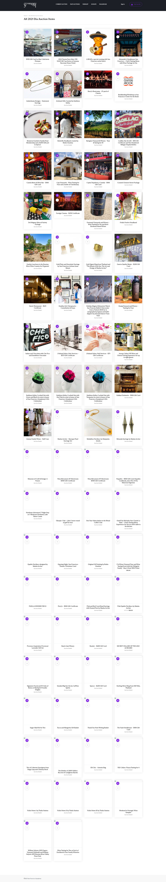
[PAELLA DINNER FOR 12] (37, 589)
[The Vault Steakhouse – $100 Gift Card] (128, 711)
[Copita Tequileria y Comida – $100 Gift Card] (98, 166)
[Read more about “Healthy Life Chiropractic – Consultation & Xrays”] (57, 278)
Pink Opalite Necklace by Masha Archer (128, 607)
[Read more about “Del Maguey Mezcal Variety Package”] (27, 195)
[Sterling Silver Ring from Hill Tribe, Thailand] (128, 669)
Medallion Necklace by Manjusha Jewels (98, 440)
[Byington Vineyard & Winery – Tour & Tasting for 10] (98, 124)
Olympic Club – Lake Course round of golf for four (68, 522)
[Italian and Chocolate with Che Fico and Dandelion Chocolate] (37, 337)
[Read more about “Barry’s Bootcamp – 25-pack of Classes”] (87, 73)
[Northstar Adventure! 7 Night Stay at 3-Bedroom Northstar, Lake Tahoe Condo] (37, 500)
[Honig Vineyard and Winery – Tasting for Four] (128, 289)
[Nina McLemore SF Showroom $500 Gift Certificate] (68, 462)
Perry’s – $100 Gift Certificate (68, 606)
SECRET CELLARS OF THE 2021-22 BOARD (128, 647)
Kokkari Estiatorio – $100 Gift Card (128, 395)
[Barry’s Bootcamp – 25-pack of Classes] (98, 80)
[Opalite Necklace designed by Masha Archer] (37, 548)
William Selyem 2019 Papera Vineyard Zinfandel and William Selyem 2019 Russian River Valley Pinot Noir (37, 853)
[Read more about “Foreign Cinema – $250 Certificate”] (57, 195)
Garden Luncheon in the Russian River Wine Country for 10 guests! (37, 265)
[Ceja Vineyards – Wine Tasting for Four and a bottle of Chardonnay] (68, 166)
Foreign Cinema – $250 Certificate (68, 213)
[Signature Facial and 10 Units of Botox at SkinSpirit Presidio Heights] (37, 669)
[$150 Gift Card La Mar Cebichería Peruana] (37, 42)
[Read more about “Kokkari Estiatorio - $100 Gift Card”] (117, 368)
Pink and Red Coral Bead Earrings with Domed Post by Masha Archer (98, 607)
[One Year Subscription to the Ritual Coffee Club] (98, 504)
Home (25, 15)
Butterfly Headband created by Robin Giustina (67, 142)
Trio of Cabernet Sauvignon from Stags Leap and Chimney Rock (38, 768)
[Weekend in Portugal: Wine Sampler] (128, 794)
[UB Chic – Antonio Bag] (98, 751)
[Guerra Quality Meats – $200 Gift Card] (128, 248)
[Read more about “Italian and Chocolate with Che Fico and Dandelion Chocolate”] (27, 326)
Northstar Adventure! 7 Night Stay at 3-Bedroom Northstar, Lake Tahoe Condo (37, 514)
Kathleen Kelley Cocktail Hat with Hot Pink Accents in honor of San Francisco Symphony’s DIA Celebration (67, 398)
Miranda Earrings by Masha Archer (128, 439)
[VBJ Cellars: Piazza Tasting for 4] (128, 751)
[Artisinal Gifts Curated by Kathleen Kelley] (68, 84)
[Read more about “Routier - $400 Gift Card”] (87, 618)
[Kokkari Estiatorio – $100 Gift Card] (128, 379)
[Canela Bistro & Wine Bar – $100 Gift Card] (37, 166)
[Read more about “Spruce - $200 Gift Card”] (87, 658)
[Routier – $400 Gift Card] (98, 629)
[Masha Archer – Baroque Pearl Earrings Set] (68, 422)
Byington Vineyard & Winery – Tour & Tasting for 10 (98, 142)
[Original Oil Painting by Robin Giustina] (98, 548)
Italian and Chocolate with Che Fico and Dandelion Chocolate (38, 354)
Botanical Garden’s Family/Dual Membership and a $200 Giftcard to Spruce (37, 143)
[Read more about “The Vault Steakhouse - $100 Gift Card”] (117, 700)
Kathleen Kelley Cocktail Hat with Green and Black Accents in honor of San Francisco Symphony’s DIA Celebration (37, 398)
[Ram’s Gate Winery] (68, 629)
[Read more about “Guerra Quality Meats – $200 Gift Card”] (117, 237)
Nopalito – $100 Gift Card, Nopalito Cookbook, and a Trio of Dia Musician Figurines (128, 481)
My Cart (137, 4)
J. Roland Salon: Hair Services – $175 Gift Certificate (68, 354)
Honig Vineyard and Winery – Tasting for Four (128, 307)
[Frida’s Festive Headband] (128, 206)
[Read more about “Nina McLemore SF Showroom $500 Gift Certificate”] (57, 451)
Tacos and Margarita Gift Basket (68, 728)
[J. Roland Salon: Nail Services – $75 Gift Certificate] (98, 337)
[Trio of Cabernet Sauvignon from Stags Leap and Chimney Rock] (37, 751)
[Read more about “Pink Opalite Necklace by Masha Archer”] (117, 579)
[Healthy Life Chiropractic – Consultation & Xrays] (68, 289)
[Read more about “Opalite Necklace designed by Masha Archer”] (27, 537)
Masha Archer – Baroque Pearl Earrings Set (68, 440)
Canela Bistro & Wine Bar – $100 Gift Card (38, 184)
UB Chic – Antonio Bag (98, 768)
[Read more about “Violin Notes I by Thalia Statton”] (27, 783)
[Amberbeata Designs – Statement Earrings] (37, 84)
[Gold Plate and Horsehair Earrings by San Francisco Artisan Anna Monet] (68, 248)
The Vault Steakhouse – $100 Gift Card (128, 729)
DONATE (93, 4)
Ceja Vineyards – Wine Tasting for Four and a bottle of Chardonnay (68, 184)
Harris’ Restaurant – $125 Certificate (37, 307)
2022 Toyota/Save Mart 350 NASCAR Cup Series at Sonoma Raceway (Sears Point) (68, 61)
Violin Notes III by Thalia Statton (98, 811)
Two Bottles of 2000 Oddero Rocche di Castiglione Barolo (68, 772)
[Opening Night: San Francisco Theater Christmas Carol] (68, 548)
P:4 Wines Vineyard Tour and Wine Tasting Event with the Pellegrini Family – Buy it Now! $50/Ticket (128, 566)
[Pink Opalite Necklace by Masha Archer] (128, 589)
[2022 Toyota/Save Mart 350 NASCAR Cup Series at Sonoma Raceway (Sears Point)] (68, 42)
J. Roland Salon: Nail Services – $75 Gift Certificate (98, 354)
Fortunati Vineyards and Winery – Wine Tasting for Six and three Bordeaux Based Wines (98, 224)
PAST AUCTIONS (75, 4)
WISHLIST (85, 4)
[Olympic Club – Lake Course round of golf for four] (68, 504)
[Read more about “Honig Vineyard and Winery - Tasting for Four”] (117, 278)
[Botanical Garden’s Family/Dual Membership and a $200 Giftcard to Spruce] (37, 124)
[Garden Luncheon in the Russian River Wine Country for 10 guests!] (37, 248)
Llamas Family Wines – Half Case (37, 439)
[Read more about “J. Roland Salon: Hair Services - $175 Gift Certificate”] (57, 326)
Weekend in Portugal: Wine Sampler (128, 811)
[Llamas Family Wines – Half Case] (37, 422)
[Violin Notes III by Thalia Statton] (98, 794)
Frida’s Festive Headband (128, 222)
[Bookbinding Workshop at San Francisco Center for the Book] (128, 81)
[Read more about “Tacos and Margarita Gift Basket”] (57, 700)
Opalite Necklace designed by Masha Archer (38, 565)
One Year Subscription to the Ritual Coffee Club (98, 522)
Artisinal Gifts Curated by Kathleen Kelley (68, 102)
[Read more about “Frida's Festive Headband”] (117, 195)
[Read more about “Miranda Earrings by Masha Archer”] (117, 411)
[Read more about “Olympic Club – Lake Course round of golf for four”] (57, 493)
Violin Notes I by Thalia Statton (37, 811)
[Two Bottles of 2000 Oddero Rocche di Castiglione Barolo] (68, 752)
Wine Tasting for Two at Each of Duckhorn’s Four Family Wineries (68, 851)
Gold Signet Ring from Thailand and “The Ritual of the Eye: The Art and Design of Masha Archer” (98, 266)
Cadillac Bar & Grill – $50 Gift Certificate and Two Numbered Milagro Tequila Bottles (128, 143)
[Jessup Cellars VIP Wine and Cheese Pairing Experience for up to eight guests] (128, 337)
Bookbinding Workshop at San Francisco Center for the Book (128, 96)
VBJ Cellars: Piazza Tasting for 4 (128, 768)
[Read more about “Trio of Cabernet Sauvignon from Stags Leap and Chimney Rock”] (27, 740)
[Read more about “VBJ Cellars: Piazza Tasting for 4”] (117, 740)
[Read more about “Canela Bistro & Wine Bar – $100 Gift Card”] (27, 155)
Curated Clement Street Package (128, 183)
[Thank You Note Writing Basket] (98, 711)
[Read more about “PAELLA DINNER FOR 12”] (27, 579)
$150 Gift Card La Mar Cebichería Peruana (37, 60)
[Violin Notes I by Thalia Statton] (37, 794)
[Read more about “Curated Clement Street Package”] (117, 155)
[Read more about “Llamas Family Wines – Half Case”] (27, 411)
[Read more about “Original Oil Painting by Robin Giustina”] (87, 537)
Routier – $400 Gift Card (98, 646)
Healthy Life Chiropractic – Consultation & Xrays (68, 307)
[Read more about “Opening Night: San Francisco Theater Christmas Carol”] (57, 537)
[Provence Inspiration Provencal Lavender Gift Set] (37, 629)
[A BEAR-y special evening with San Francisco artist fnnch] (98, 42)
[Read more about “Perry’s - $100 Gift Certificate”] (57, 579)
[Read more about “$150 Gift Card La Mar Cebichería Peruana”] (27, 32)
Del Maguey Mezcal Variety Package (37, 223)
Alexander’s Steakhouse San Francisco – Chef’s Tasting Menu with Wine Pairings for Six (128, 61)
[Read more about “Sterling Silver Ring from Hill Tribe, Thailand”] (117, 658)
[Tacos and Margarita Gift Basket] (68, 711)
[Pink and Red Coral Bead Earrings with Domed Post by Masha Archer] (98, 589)
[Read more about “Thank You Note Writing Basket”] (87, 700)
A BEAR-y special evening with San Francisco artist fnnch (98, 60)
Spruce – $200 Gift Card (98, 686)
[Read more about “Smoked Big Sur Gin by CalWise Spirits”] (57, 658)
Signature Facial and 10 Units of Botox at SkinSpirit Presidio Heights (37, 688)
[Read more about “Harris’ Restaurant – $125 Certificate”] (27, 278)
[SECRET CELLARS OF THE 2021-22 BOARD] (128, 629)
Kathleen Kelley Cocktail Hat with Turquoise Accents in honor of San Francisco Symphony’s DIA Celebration (98, 398)
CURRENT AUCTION (61, 4)
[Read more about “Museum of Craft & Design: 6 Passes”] (27, 451)
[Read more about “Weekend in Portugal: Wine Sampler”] (117, 783)
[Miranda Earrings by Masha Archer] (128, 422)
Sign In (123, 4)
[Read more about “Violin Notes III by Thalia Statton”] (87, 783)
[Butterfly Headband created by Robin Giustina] (68, 124)
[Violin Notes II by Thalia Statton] (68, 794)
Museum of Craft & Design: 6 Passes (38, 480)
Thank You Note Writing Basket (98, 728)
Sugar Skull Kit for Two (37, 728)
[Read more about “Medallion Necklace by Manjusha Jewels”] (87, 411)
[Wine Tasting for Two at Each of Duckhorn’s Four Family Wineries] (68, 834)
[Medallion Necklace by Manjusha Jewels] (98, 422)
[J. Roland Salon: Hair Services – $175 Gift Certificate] (68, 337)
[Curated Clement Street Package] (128, 166)
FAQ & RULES (103, 4)
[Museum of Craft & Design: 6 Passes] (37, 462)
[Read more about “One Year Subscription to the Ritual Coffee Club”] (87, 493)
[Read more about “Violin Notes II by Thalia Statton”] (57, 783)
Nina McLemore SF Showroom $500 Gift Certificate (67, 480)
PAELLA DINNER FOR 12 (37, 606)
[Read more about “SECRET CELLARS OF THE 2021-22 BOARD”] (117, 618)
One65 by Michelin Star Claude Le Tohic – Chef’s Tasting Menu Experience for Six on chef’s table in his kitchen (128, 523)
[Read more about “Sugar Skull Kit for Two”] (27, 700)
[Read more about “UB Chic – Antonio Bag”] (87, 740)
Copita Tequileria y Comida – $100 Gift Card (98, 184)
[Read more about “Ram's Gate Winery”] (57, 618)
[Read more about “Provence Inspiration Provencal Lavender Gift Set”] (27, 618)
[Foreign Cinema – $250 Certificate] (68, 201)
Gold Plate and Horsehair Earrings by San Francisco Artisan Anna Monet (67, 266)
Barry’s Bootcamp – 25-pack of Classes (98, 92)
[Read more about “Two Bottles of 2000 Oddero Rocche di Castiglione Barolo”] (57, 740)
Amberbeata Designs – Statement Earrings (37, 102)
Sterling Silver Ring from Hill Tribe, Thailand (128, 687)
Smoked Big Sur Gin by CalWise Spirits (68, 687)
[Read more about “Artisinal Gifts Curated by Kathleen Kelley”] (57, 73)
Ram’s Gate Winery (67, 646)
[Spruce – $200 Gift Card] (98, 669)
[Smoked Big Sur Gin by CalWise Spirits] (68, 669)
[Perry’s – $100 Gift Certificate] (68, 589)
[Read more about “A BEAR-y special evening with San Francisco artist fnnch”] (87, 32)
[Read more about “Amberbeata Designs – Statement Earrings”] (27, 73)
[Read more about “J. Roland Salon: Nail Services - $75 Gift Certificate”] (87, 326)
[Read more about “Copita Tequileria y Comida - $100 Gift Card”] (87, 155)
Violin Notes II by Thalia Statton (68, 811)
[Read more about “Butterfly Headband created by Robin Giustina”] (57, 113)
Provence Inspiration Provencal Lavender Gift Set (37, 647)
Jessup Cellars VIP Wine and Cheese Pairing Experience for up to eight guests (128, 355)
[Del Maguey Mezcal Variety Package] (37, 206)
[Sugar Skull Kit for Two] (37, 711)
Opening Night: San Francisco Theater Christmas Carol (68, 565)
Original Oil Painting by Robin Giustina (98, 565)
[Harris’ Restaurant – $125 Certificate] (37, 289)
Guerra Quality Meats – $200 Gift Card (128, 265)
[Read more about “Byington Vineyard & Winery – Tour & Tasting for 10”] (87, 113)
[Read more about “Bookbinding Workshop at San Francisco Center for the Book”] (117, 73)
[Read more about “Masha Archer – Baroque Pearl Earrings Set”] (57, 411)
